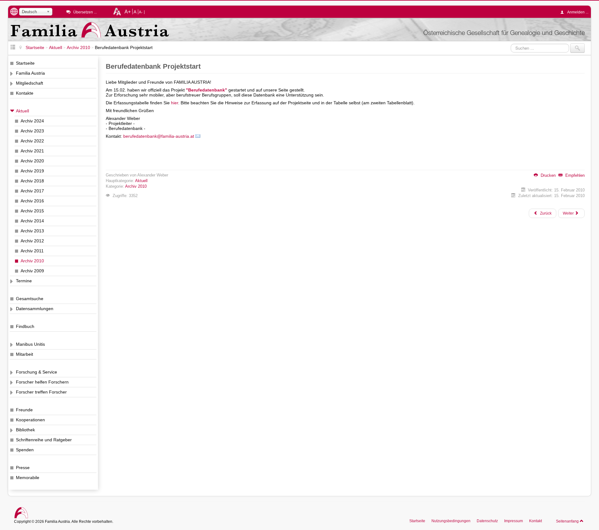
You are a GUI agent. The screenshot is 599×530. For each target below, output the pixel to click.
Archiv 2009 (32, 270)
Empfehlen (574, 175)
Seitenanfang (568, 521)
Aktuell (22, 110)
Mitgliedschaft (29, 83)
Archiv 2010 (32, 260)
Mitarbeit (24, 354)
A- (141, 12)
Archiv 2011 (32, 250)
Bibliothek (25, 429)
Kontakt (535, 521)
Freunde (24, 409)
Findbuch (25, 326)
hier (174, 102)
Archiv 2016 (32, 200)
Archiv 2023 (32, 130)
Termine (24, 280)
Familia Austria (30, 73)
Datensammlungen (34, 308)
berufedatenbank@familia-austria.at (158, 136)
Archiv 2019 (32, 170)
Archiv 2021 (32, 150)
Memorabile (27, 477)
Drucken (547, 175)
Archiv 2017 (32, 190)
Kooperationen (30, 419)
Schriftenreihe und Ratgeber (44, 439)
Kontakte (24, 93)
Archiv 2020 (32, 160)
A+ (127, 11)
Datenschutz (487, 521)
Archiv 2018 (32, 180)
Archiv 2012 (32, 240)
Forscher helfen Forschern (42, 381)
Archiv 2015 (32, 210)
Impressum (513, 521)
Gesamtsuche (29, 298)
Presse (23, 467)
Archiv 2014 (32, 220)
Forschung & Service (36, 371)
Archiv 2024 (32, 120)
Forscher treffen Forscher (41, 391)
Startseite (25, 63)
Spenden (25, 449)
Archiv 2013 (32, 230)
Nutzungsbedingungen (450, 521)
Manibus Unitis (30, 344)
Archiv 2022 (32, 140)
